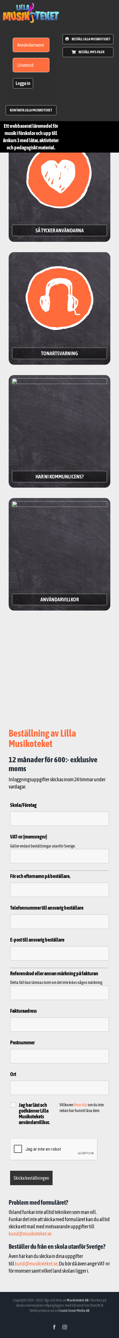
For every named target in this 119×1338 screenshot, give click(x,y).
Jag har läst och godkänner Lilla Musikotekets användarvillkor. (34, 1113)
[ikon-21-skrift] (31, 5)
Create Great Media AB (73, 1310)
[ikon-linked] (59, 381)
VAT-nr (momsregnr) (28, 837)
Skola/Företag (23, 805)
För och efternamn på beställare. (40, 876)
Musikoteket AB (77, 1300)
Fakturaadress (23, 1011)
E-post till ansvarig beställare (37, 939)
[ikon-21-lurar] (59, 258)
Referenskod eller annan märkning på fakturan (54, 973)
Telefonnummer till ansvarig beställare (46, 908)
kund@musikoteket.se (30, 1234)
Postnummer (22, 1042)
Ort (13, 1074)
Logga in (23, 83)
